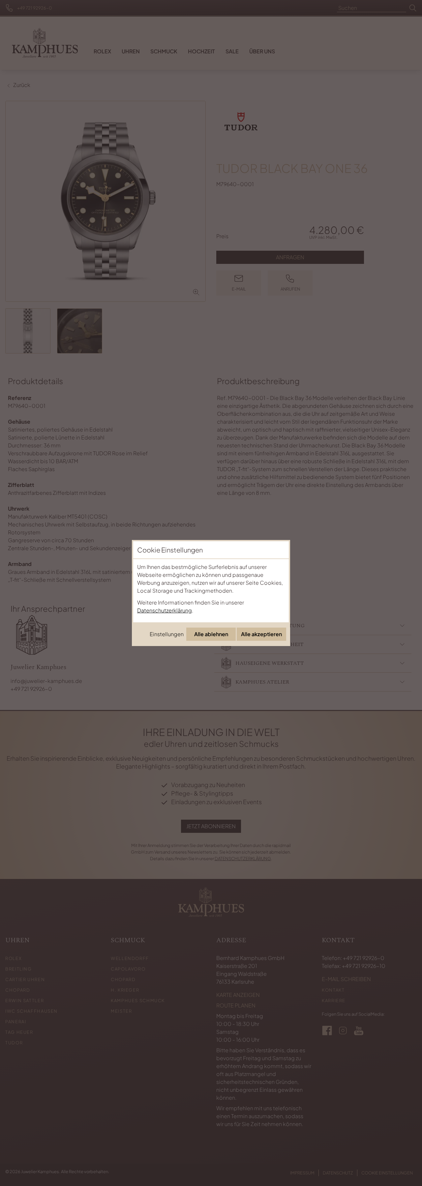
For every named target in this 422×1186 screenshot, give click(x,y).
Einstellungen (167, 634)
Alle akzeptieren (261, 634)
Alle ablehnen (211, 634)
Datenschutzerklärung (164, 610)
